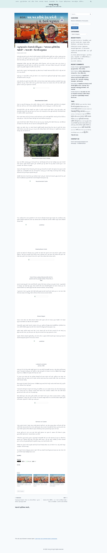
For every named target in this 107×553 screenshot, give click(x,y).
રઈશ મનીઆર (79, 124)
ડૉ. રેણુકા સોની (84, 113)
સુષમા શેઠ (78, 132)
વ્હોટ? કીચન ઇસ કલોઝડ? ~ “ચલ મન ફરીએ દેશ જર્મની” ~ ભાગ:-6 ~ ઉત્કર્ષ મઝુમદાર (40, 484)
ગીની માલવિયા (84, 108)
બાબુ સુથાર (86, 121)
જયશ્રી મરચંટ (89, 108)
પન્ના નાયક (76, 118)
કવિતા (32, 1)
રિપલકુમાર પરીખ (76, 127)
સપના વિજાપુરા (73, 132)
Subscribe (74, 27)
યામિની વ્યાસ (88, 123)
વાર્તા (29, 1)
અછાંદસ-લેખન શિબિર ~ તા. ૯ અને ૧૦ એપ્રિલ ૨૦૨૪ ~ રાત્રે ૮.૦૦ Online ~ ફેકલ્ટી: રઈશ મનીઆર (55, 499)
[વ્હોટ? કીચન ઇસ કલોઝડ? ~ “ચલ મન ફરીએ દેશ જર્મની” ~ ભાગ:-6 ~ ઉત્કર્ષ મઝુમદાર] (40, 478)
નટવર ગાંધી (83, 116)
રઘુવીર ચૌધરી (86, 125)
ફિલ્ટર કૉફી (82, 120)
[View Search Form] (91, 1)
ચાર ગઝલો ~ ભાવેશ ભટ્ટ (76, 61)
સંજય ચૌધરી (85, 129)
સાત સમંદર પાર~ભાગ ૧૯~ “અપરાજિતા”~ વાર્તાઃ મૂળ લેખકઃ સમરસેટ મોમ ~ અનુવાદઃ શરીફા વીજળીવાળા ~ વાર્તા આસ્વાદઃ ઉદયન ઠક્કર (81, 42)
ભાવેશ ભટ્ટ (76, 123)
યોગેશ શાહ (73, 124)
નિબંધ (36, 1)
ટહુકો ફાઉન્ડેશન (23, 1)
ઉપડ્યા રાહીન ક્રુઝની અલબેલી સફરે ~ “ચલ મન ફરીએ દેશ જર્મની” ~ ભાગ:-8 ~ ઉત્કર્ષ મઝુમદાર (57, 484)
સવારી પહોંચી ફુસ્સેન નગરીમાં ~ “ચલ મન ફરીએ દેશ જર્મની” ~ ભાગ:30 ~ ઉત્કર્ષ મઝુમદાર (24, 484)
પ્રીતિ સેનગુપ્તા (75, 121)
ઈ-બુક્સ (61, 1)
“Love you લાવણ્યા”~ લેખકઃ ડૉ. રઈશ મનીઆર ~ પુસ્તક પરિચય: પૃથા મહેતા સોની (27, 499)
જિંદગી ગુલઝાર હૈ (87, 111)
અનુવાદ (81, 104)
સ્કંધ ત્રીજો (82, 132)
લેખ (57, 1)
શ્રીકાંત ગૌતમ (80, 129)
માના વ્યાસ (82, 123)
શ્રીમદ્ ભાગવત (67, 1)
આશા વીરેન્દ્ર (84, 104)
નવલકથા (41, 1)
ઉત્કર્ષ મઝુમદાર (21, 491)
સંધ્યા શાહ (89, 129)
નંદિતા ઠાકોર (77, 116)
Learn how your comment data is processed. (46, 538)
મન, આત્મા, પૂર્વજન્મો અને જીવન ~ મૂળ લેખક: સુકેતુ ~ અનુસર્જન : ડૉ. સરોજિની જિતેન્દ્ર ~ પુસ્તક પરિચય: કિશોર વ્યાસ (81, 56)
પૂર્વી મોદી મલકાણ (83, 118)
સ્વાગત (17, 1)
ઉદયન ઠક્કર (83, 106)
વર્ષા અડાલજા (86, 127)
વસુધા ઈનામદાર (73, 129)
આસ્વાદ (46, 1)
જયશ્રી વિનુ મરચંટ (78, 111)
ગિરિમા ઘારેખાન (78, 108)
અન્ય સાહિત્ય (75, 1)
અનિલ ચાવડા (75, 104)
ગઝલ (72, 108)
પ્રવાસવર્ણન (52, 1)
